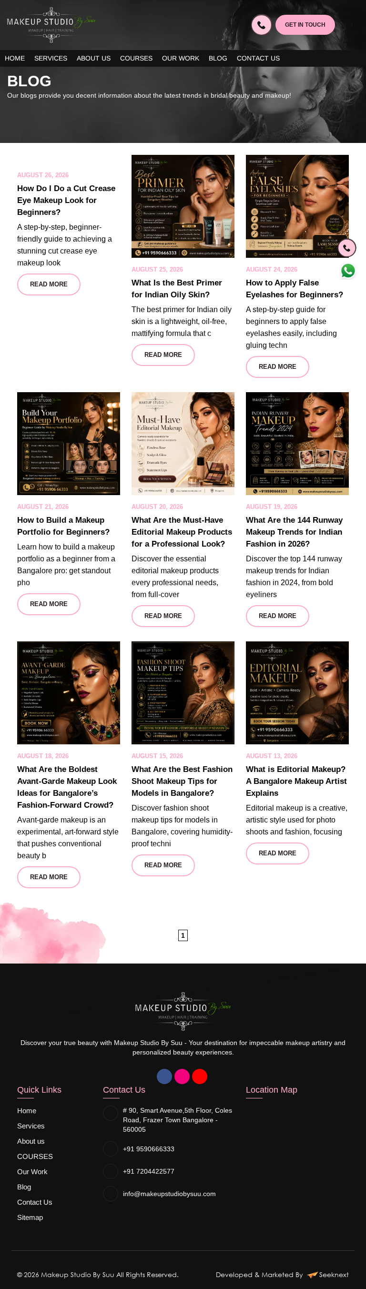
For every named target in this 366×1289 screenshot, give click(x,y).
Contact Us (258, 58)
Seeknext (334, 1274)
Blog (218, 58)
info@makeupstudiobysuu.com (169, 1194)
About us (94, 58)
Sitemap (30, 1217)
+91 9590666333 (148, 1149)
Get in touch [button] (305, 24)
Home (15, 58)
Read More (49, 284)
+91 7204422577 (148, 1171)
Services (50, 58)
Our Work (180, 58)
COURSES (136, 58)
